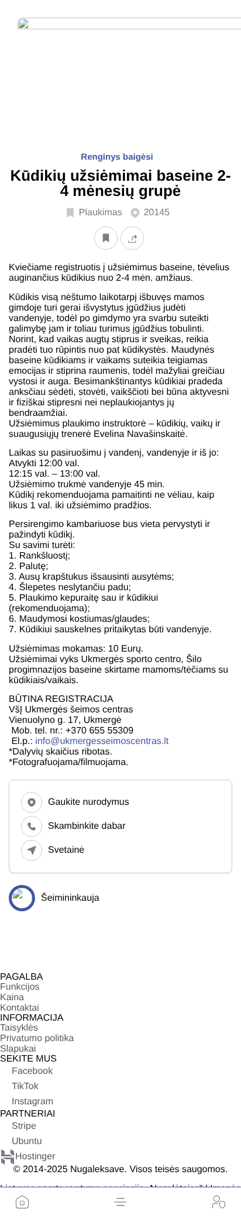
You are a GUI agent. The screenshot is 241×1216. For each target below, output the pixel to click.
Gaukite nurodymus (88, 802)
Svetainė (66, 850)
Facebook (32, 1071)
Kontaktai (19, 1008)
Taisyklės (19, 1028)
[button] (120, 1202)
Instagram (32, 1102)
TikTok (25, 1086)
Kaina (12, 998)
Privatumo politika (37, 1038)
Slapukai (18, 1049)
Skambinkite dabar (87, 826)
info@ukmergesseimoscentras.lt (101, 741)
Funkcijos (20, 987)
